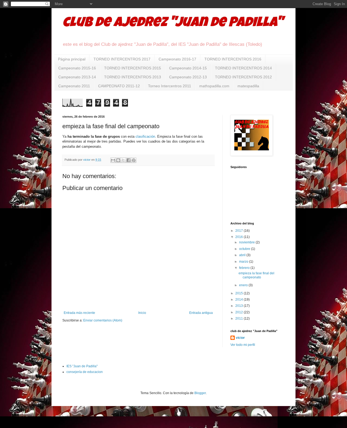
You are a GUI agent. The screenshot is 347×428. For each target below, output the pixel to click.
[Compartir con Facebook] (128, 160)
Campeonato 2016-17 (177, 59)
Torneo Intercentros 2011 (169, 86)
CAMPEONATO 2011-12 (119, 86)
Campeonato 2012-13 (188, 77)
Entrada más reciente (79, 313)
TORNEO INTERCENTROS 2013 (132, 77)
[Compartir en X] (123, 160)
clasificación (145, 136)
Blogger (200, 393)
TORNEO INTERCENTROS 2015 (132, 68)
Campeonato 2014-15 (188, 68)
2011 (239, 318)
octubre (245, 249)
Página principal (71, 59)
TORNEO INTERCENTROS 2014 (243, 68)
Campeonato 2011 (74, 86)
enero (244, 285)
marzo (244, 261)
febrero (244, 268)
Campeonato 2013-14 (77, 77)
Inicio (142, 313)
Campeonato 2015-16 (77, 68)
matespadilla (248, 86)
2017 (239, 231)
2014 (239, 299)
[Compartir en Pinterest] (133, 160)
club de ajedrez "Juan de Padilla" (172, 23)
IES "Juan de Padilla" (82, 366)
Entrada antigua (201, 313)
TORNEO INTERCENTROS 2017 (122, 59)
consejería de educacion (84, 372)
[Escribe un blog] (118, 160)
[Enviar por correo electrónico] (113, 160)
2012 (239, 312)
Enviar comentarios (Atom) (102, 320)
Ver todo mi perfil (242, 345)
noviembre (247, 242)
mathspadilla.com (214, 86)
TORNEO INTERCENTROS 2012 (243, 77)
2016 (239, 237)
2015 (239, 293)
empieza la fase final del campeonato (256, 275)
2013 (239, 306)
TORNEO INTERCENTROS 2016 (232, 59)
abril (242, 255)
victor (240, 338)
